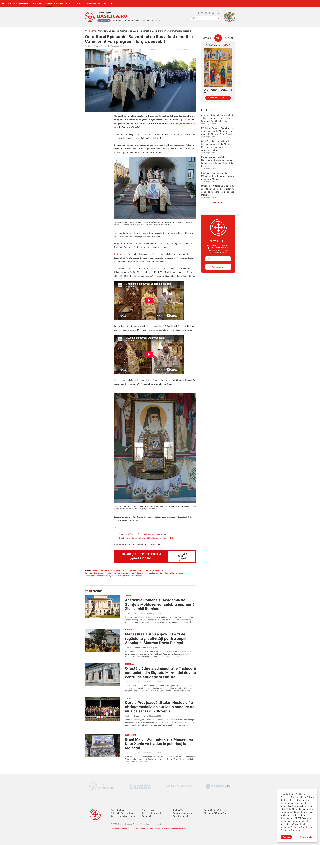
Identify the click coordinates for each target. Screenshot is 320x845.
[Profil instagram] (206, 13)
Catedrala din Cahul (125, 573)
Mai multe (307, 837)
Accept (286, 837)
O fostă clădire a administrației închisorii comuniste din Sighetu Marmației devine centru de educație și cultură (160, 672)
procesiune (186, 119)
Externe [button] (102, 3)
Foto (112, 3)
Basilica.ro (112, 16)
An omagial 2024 (120, 570)
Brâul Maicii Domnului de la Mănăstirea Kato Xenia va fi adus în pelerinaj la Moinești (159, 743)
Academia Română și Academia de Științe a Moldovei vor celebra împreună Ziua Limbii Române (160, 604)
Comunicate (90, 3)
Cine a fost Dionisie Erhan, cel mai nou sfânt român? (143, 534)
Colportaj (146, 816)
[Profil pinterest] (209, 13)
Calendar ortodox (134, 20)
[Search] (218, 18)
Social (68, 3)
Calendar (218, 44)
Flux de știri (104, 20)
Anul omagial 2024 (158, 570)
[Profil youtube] (213, 13)
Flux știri (218, 203)
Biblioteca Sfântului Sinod (216, 813)
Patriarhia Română (212, 810)
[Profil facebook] (198, 13)
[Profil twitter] (202, 13)
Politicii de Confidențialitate (294, 830)
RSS (143, 20)
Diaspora (58, 3)
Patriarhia (12, 3)
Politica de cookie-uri (154, 829)
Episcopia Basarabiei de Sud (147, 573)
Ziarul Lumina (148, 810)
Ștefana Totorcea (101, 46)
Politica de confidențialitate (175, 829)
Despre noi (115, 829)
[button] (316, 3)
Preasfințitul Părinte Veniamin (97, 576)
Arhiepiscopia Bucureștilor (123, 816)
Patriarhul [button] (24, 3)
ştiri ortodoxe (136, 576)
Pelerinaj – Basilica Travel (123, 813)
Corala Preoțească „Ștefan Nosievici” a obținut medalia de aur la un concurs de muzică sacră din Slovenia (159, 706)
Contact (150, 20)
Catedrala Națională (182, 813)
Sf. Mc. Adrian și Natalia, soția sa (218, 91)
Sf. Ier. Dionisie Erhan (121, 576)
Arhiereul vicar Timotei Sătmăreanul (100, 573)
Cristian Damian (140, 614)
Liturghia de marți (122, 253)
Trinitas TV (178, 810)
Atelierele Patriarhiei (151, 813)
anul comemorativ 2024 (139, 570)
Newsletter (158, 20)
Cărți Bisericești (180, 816)
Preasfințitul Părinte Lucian (171, 573)
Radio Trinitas (117, 810)
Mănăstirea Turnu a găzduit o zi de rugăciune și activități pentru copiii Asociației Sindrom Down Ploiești (155, 638)
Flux (207, 110)
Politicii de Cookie (299, 827)
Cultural (78, 3)
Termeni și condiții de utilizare (133, 829)
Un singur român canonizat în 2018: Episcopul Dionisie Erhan (147, 537)
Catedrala (38, 3)
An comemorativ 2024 (102, 570)
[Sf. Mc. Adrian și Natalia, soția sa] (218, 67)
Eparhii (49, 3)
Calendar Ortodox (218, 98)
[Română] (220, 13)
